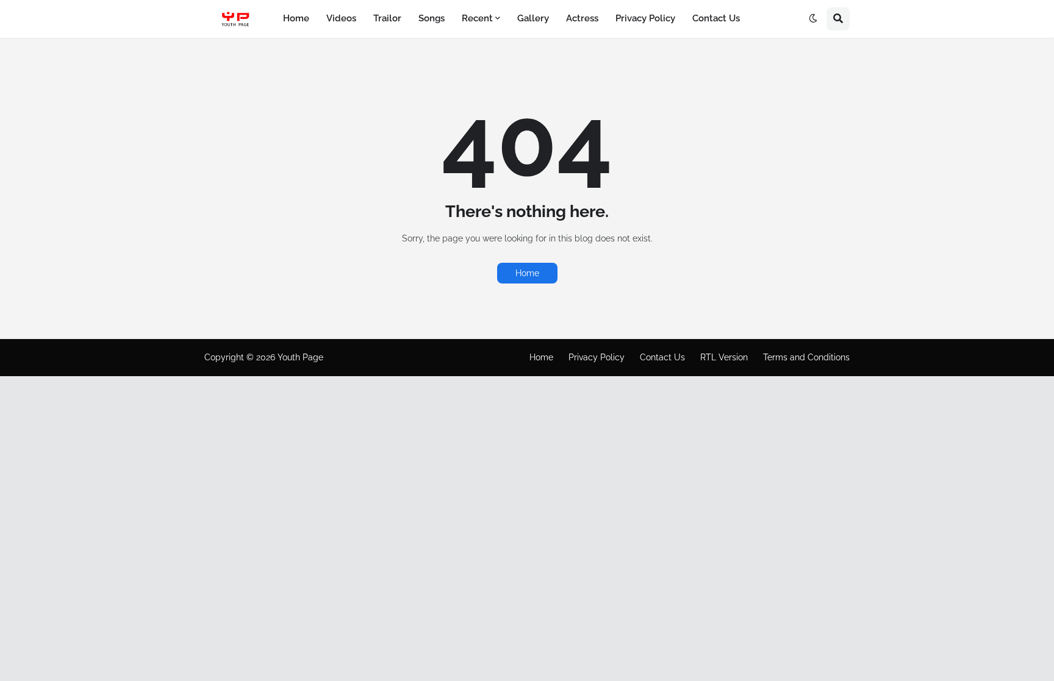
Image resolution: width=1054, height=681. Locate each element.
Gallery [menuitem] (533, 18)
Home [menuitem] (296, 18)
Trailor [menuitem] (387, 18)
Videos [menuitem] (341, 18)
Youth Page (300, 357)
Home (527, 273)
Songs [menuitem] (431, 18)
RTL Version (724, 357)
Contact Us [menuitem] (716, 18)
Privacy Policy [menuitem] (645, 18)
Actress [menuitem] (582, 18)
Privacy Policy (596, 357)
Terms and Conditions (806, 357)
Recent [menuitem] (477, 18)
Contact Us (662, 357)
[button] (813, 18)
